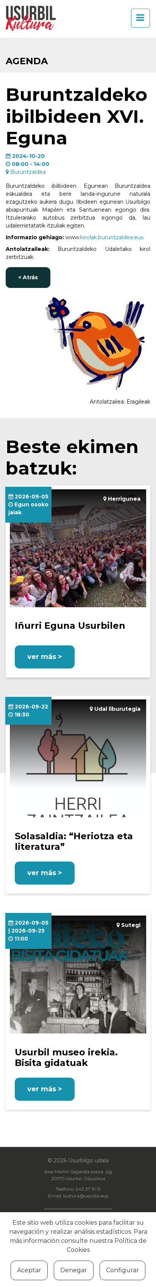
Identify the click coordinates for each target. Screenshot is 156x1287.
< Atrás (28, 277)
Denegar (73, 1270)
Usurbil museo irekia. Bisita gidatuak (66, 1058)
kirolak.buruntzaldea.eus (112, 237)
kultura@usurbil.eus (85, 1196)
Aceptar (29, 1270)
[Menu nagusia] (138, 18)
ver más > (44, 657)
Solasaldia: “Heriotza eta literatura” (74, 841)
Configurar (122, 1270)
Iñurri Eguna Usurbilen (70, 625)
